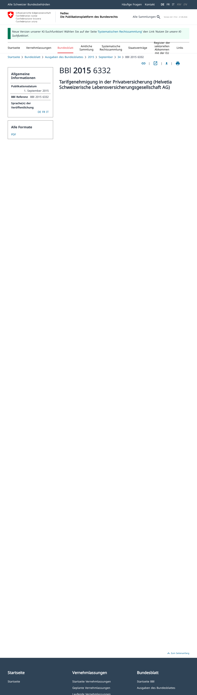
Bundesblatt (32, 57)
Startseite (14, 57)
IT (173, 4)
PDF (13, 134)
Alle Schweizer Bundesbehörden (29, 4)
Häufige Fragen (132, 4)
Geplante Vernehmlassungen (91, 687)
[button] (38, 47)
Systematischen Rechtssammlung (120, 31)
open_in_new (155, 63)
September (106, 57)
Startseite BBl (145, 681)
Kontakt (150, 4)
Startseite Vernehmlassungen (91, 681)
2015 (91, 57)
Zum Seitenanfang (177, 653)
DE (162, 4)
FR (168, 4)
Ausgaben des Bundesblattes (64, 57)
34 (119, 57)
